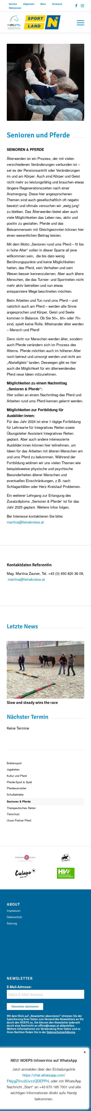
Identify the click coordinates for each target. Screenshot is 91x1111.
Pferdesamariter (16, 788)
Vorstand (57, 3)
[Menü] (78, 22)
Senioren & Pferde (19, 801)
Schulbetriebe (15, 794)
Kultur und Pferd (17, 776)
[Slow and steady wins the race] (45, 670)
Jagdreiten (13, 769)
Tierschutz (13, 814)
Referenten (15, 7)
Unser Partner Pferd (19, 820)
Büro (43, 3)
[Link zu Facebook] (76, 5)
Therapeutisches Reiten (21, 808)
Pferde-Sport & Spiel (19, 782)
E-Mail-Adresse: (19, 986)
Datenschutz (14, 917)
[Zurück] (13, 667)
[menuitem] (13, 4)
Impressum (14, 911)
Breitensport (14, 763)
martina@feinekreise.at (25, 522)
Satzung (12, 923)
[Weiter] (78, 667)
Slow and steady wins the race (32, 702)
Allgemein (28, 3)
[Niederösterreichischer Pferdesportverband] (38, 22)
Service (13, 3)
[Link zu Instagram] (82, 5)
